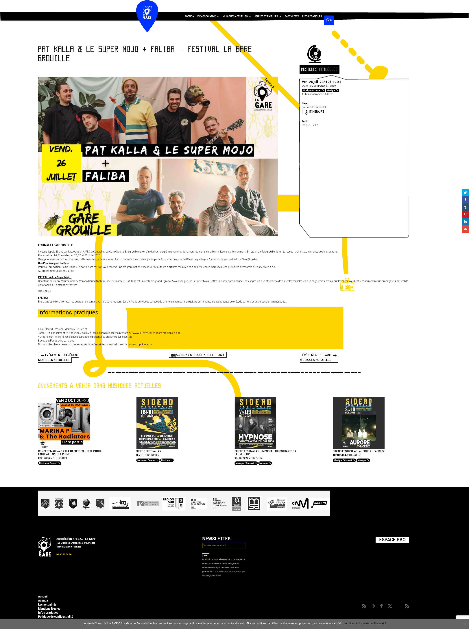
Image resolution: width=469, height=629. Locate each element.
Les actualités (47, 604)
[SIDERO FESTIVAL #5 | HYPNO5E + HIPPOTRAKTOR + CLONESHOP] (255, 448)
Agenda (189, 16)
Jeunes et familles (266, 16)
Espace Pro (392, 539)
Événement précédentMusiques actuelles (58, 357)
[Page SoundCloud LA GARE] (307, 3)
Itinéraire (316, 111)
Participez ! (292, 16)
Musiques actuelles (235, 16)
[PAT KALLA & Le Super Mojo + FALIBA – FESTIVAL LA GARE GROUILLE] (158, 235)
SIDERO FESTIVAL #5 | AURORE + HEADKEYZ (359, 451)
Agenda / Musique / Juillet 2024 (200, 355)
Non (351, 623)
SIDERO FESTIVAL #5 (148, 451)
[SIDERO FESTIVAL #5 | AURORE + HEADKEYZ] (359, 448)
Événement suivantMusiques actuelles (315, 357)
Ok (345, 623)
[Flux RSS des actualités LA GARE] (301, 3)
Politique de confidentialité (55, 616)
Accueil (42, 596)
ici (220, 576)
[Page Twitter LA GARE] (317, 3)
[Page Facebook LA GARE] (312, 3)
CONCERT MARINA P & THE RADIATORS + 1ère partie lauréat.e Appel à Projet (69, 453)
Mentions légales (49, 608)
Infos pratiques (312, 16)
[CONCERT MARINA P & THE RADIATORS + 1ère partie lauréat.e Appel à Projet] (64, 448)
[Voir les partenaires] (184, 515)
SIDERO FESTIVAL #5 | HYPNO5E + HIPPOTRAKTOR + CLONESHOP (265, 453)
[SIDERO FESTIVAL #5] (157, 448)
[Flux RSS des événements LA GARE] (328, 3)
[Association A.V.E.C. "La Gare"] (44, 555)
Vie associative (206, 16)
